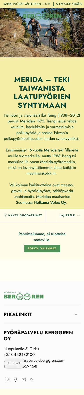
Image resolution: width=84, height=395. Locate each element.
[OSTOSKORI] (77, 15)
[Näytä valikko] (5, 15)
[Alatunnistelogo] (24, 296)
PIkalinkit (18, 314)
